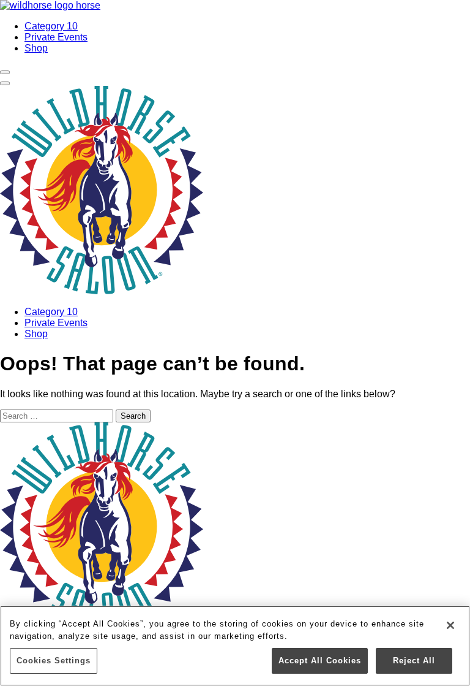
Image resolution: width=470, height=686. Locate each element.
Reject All (414, 660)
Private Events (56, 37)
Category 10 (51, 26)
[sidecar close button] (5, 83)
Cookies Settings (54, 660)
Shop (36, 48)
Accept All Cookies (319, 660)
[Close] (450, 625)
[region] (235, 646)
